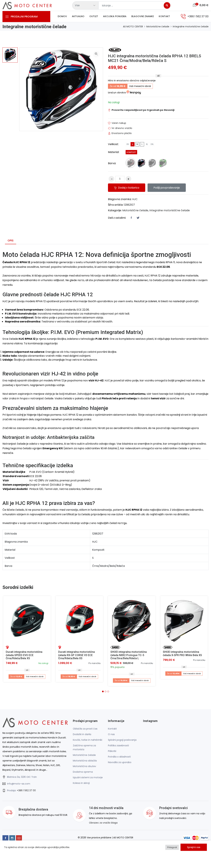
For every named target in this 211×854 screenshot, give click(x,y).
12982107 (129, 205)
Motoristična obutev (84, 766)
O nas (111, 734)
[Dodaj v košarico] (27, 619)
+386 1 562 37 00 (26, 790)
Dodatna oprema (83, 771)
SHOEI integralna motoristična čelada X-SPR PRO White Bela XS (182, 653)
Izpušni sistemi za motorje (88, 777)
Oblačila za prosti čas (85, 728)
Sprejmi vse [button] (193, 847)
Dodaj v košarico (128, 188)
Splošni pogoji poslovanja (122, 740)
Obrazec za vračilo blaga (103, 822)
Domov (62, 16)
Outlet (93, 16)
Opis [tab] (11, 240)
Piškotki (112, 751)
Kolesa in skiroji (81, 783)
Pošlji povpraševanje (166, 188)
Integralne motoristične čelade (191, 26)
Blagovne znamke (142, 16)
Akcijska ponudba (114, 16)
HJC (134, 199)
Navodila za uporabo (119, 762)
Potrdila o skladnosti (119, 756)
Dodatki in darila (82, 734)
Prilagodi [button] (172, 847)
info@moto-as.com (18, 783)
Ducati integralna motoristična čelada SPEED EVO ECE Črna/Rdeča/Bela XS (24, 655)
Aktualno (78, 16)
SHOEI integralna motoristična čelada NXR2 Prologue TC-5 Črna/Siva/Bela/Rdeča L (128, 655)
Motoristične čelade (157, 26)
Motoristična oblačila (85, 760)
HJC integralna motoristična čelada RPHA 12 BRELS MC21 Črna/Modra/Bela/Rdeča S (154, 58)
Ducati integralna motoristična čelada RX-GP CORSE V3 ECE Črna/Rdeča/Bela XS (76, 655)
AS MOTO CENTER (133, 26)
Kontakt (164, 16)
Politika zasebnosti (118, 745)
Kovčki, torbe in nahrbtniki (87, 740)
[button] (103, 691)
